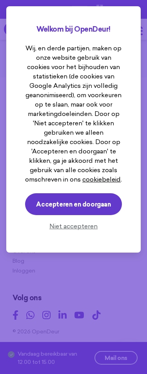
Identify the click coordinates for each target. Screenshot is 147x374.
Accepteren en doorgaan (73, 204)
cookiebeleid (101, 179)
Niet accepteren (73, 226)
